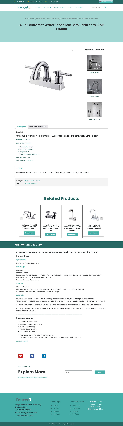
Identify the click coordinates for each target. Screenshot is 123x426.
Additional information (37, 127)
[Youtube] (20, 356)
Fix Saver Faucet (22, 341)
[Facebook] (32, 356)
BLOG (70, 7)
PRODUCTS (58, 7)
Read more (29, 233)
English (103, 1)
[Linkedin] (44, 356)
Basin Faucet (40, 19)
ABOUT (46, 7)
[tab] (22, 127)
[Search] (105, 7)
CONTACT (79, 7)
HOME (38, 7)
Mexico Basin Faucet (52, 19)
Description (21, 127)
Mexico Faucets (30, 183)
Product (32, 19)
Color (21, 168)
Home (27, 19)
